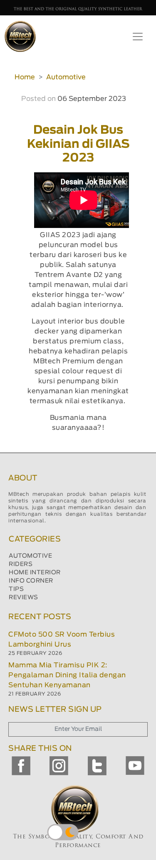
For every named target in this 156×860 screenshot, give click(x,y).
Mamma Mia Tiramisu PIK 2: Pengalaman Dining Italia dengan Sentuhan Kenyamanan (67, 675)
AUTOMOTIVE (30, 556)
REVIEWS (23, 597)
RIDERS (20, 564)
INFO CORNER (31, 581)
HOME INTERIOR (35, 573)
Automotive (66, 77)
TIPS (16, 589)
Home (25, 77)
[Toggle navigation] (137, 36)
